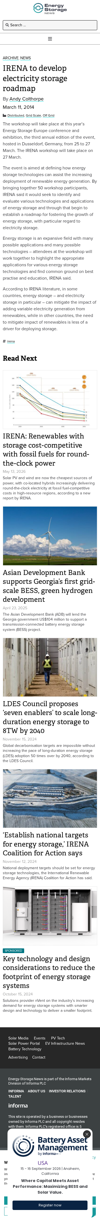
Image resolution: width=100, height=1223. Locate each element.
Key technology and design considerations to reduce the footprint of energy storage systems (49, 972)
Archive (11, 58)
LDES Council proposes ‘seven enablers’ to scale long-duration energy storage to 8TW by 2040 (50, 717)
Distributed (16, 115)
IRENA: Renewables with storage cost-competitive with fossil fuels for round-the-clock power (46, 450)
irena (11, 341)
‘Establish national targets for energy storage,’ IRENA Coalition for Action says (46, 844)
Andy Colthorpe (26, 99)
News (25, 58)
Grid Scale (33, 115)
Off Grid (48, 115)
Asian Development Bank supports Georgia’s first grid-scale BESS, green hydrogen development (49, 586)
